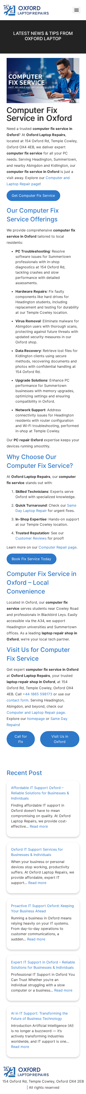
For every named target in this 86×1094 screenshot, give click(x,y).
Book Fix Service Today (31, 559)
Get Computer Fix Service (33, 195)
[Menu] (76, 10)
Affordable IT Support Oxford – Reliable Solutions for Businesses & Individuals (40, 793)
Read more (39, 826)
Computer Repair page (58, 547)
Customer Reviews (31, 538)
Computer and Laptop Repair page (36, 712)
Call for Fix (21, 739)
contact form (17, 700)
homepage (36, 718)
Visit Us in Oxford (59, 739)
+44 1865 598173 (37, 694)
